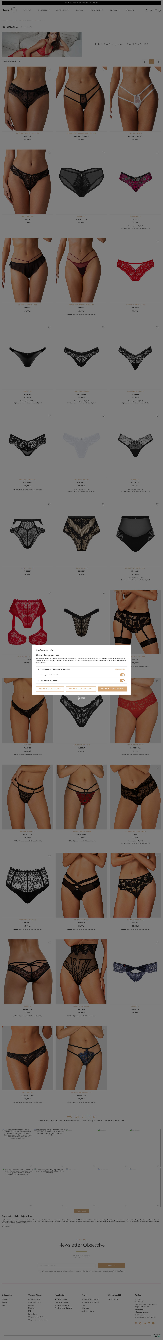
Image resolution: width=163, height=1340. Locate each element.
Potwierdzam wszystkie (112, 689)
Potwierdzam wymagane (80, 689)
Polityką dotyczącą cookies (86, 658)
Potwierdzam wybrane (50, 689)
